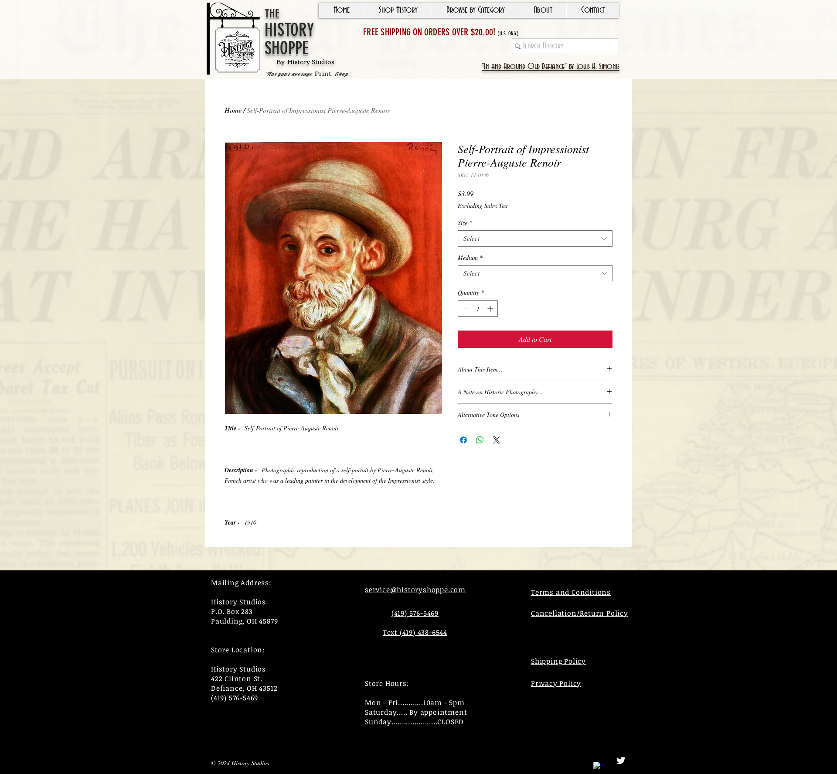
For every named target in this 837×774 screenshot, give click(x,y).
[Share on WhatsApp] (480, 440)
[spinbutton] (478, 308)
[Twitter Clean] (621, 760)
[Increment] (491, 308)
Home (233, 110)
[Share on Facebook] (463, 440)
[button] (398, 10)
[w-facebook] (598, 767)
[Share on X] (496, 440)
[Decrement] (464, 308)
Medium (470, 258)
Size (465, 223)
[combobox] (535, 238)
